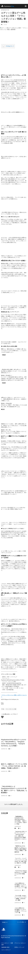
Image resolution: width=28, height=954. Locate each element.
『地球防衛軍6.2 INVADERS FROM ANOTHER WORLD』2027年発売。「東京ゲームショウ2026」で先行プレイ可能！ (21, 820)
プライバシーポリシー (20, 943)
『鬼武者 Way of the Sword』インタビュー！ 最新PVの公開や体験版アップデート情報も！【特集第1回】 (21, 849)
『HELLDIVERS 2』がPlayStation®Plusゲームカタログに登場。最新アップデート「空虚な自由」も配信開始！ (14, 789)
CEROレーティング (19, 947)
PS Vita (2, 709)
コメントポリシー (6, 950)
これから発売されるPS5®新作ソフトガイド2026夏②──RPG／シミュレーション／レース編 (21, 885)
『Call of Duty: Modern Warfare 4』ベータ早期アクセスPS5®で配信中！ (21, 873)
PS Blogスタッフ (10, 46)
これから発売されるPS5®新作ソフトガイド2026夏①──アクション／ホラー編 (21, 910)
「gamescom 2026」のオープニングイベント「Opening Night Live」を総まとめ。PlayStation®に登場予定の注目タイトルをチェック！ (21, 836)
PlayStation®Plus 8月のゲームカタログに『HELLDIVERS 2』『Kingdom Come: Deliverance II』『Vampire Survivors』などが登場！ (13, 743)
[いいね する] (9, 749)
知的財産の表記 (5, 947)
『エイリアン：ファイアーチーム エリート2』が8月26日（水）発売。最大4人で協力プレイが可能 (21, 861)
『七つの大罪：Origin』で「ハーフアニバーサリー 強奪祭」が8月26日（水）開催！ (21, 898)
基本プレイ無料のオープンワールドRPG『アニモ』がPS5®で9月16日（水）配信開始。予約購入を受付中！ (14, 766)
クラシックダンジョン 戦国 (11, 709)
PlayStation (9, 6)
